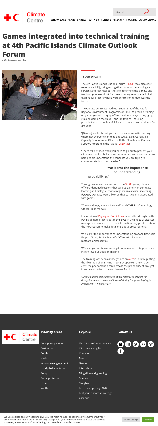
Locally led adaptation (53, 368)
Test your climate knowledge (95, 393)
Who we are (58, 19)
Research (118, 19)
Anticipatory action (52, 343)
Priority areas (77, 19)
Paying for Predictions (111, 216)
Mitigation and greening (93, 373)
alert (131, 259)
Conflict (45, 353)
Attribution (47, 348)
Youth (44, 388)
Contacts (84, 353)
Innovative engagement (54, 363)
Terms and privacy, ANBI (93, 388)
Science (106, 19)
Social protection (50, 378)
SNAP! (128, 184)
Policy (44, 373)
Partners (94, 19)
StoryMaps (85, 383)
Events (83, 358)
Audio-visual (147, 19)
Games (83, 363)
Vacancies (85, 398)
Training (131, 19)
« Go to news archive (14, 60)
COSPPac (123, 143)
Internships (85, 368)
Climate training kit (90, 348)
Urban (44, 383)
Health (44, 358)
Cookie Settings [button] (131, 419)
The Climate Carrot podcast (95, 343)
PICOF (130, 83)
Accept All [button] (147, 419)
